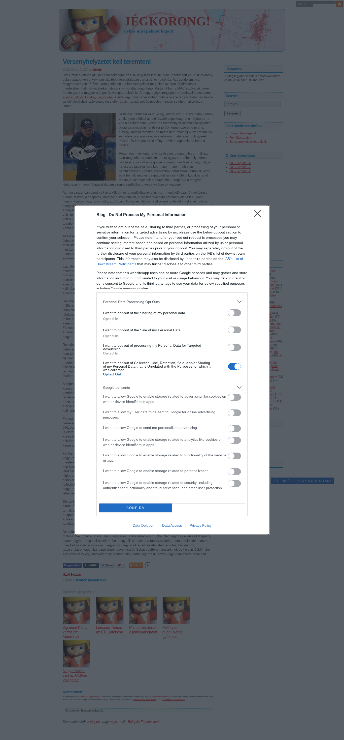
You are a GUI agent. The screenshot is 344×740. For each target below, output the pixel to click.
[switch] (234, 312)
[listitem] (172, 301)
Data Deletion (143, 525)
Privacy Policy (201, 525)
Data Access (172, 525)
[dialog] (172, 370)
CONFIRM (135, 508)
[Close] (259, 215)
